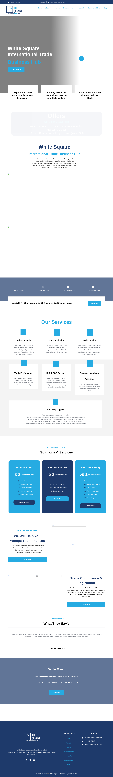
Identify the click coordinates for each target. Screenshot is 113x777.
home (40, 8)
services (57, 8)
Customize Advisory (94, 8)
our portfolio (15, 69)
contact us (81, 8)
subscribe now (24, 502)
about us (48, 8)
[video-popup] (81, 58)
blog (105, 8)
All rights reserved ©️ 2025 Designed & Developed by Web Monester (56, 774)
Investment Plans (68, 8)
